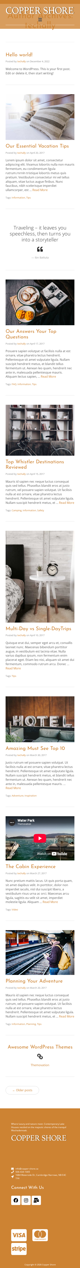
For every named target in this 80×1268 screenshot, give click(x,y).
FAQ (14, 384)
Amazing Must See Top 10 (35, 748)
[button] (40, 19)
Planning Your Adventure (34, 981)
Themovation (40, 1065)
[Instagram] (26, 1200)
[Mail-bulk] (36, 1200)
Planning (31, 1024)
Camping (17, 510)
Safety (40, 510)
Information (18, 197)
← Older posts (22, 1090)
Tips (28, 197)
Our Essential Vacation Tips (37, 146)
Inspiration (31, 795)
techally (21, 61)
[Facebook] (15, 1200)
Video (15, 909)
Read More (40, 190)
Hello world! (19, 55)
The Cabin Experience (31, 866)
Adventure (17, 795)
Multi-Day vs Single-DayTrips (38, 628)
